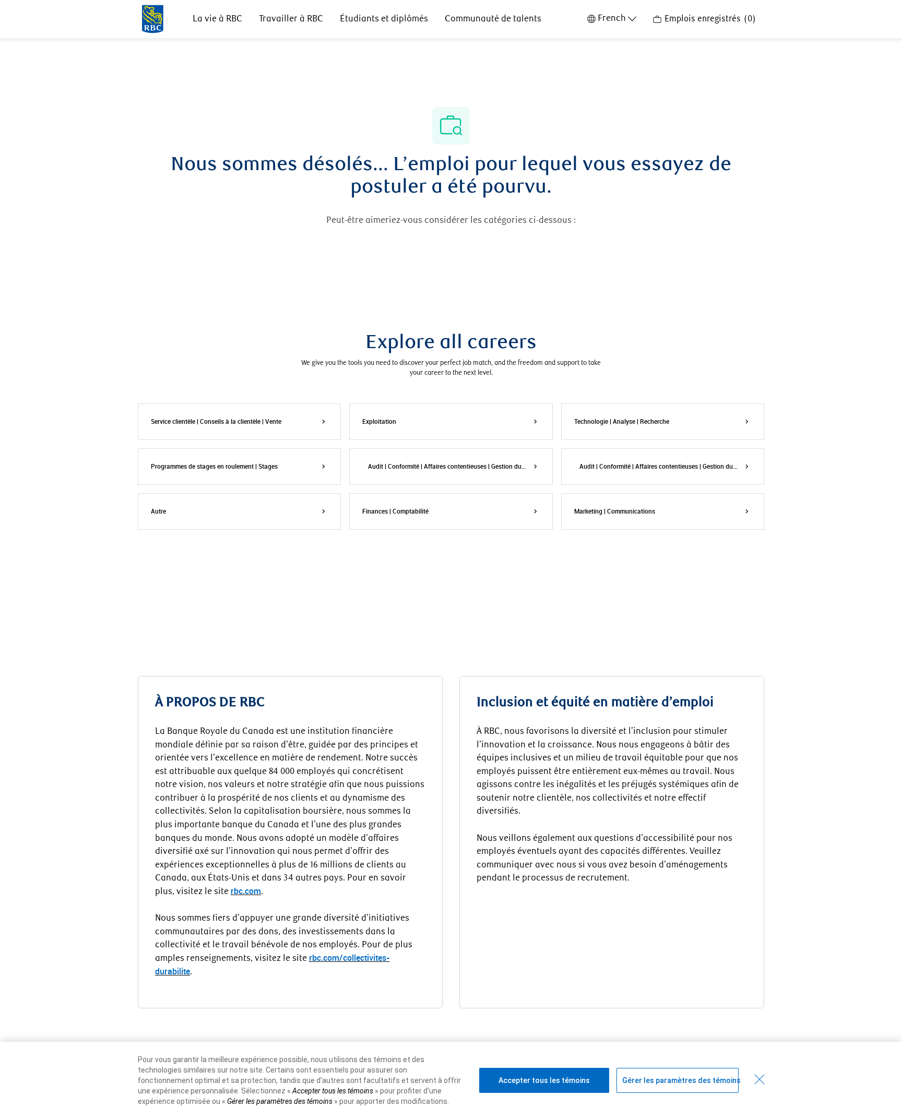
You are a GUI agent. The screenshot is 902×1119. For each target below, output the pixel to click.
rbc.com (246, 891)
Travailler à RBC (291, 19)
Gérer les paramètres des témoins (680, 1080)
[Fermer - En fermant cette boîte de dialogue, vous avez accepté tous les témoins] (759, 1079)
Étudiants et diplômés (384, 19)
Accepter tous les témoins (544, 1080)
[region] (451, 1080)
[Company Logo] (153, 18)
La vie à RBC (217, 19)
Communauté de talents (493, 19)
